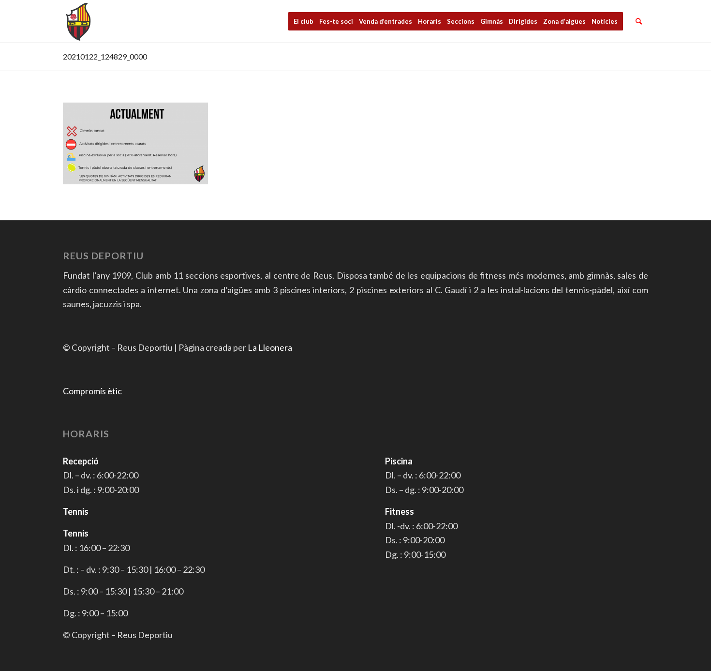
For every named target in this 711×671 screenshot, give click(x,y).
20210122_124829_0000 (105, 56)
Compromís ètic (92, 391)
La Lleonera (270, 347)
